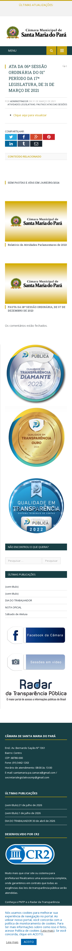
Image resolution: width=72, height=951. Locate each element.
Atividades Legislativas (21, 104)
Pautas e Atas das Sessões (51, 104)
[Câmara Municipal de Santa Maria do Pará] (36, 32)
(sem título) (11, 586)
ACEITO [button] (29, 942)
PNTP (22, 902)
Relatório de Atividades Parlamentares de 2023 (37, 245)
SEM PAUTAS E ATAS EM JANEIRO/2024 (33, 182)
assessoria (47, 878)
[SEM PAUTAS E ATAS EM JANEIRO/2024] (36, 175)
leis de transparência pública (41, 888)
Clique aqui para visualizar (30, 115)
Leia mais (47, 930)
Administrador (19, 101)
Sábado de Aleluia (16, 614)
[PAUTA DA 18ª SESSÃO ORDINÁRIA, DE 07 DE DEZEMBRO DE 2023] (36, 283)
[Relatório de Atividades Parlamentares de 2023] (36, 221)
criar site (29, 873)
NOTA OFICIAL (13, 607)
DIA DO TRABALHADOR (18, 600)
